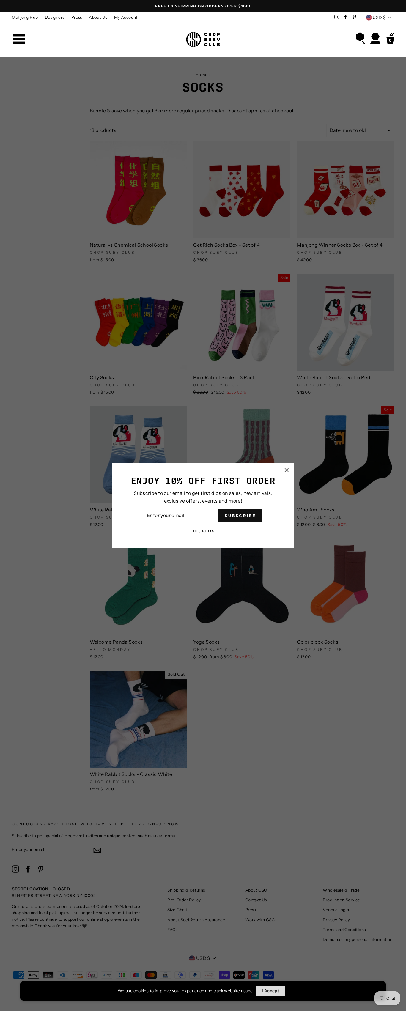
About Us (98, 17)
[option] (203, 6)
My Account (126, 17)
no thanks (203, 530)
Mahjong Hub (25, 17)
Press (76, 17)
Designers (54, 17)
